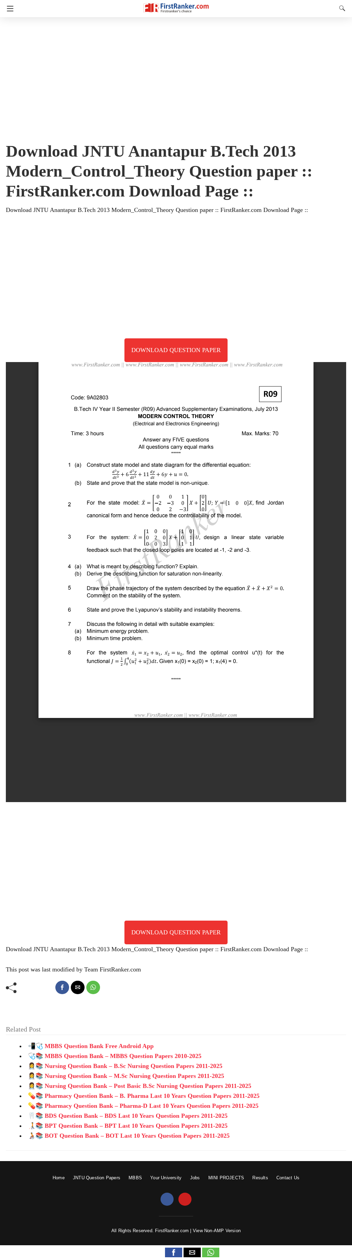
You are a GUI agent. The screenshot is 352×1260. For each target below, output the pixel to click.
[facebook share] (62, 987)
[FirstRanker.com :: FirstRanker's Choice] (176, 4)
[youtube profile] (184, 1199)
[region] (176, 77)
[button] (173, 1252)
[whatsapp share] (93, 987)
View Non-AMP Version (217, 1230)
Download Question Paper (176, 350)
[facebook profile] (167, 1199)
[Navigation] (8, 8)
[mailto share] (78, 987)
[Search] (340, 8)
